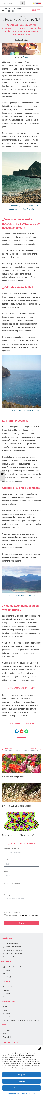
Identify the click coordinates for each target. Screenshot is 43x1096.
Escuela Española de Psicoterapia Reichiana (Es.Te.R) (21, 1020)
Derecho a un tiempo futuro (13, 777)
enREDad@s (7, 977)
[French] (38, 3)
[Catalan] (34, 3)
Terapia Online (7, 1037)
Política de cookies (13, 1093)
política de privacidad (30, 915)
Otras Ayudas (7, 997)
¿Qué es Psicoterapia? (10, 943)
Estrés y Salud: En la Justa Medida (16, 806)
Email (6, 872)
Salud (5, 1010)
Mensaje (7, 895)
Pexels (25, 57)
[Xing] (18, 1042)
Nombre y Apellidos (11, 848)
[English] (36, 3)
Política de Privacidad (28, 1093)
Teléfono (7, 860)
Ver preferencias (21, 1088)
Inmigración (7, 970)
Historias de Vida (8, 1017)
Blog (4, 1034)
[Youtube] (9, 1042)
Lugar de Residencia (12, 883)
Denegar (21, 1081)
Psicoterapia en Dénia (10, 957)
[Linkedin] (5, 1042)
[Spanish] (40, 3)
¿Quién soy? (7, 1030)
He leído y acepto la (22, 915)
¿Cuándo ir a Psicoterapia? (12, 947)
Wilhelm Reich (7, 987)
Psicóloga (13, 10)
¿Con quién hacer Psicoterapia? (13, 950)
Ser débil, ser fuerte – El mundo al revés (18, 835)
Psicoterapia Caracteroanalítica (13, 953)
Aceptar (21, 1075)
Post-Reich (6, 990)
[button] (39, 1048)
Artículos (5, 973)
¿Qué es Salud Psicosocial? (12, 967)
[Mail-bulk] (14, 1042)
